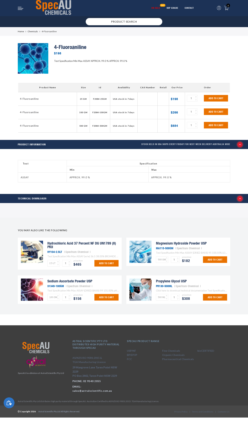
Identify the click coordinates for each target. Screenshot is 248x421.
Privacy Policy (181, 411)
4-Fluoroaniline (29, 98)
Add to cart (216, 98)
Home (21, 31)
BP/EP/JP (132, 354)
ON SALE (155, 8)
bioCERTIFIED (205, 350)
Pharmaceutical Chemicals (178, 359)
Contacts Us (223, 411)
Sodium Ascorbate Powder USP (69, 281)
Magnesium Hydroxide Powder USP (181, 243)
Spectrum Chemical (77, 252)
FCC (129, 359)
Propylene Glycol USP (171, 281)
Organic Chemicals (173, 354)
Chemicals (33, 31)
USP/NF (131, 350)
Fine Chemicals (171, 350)
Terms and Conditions (202, 411)
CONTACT (189, 8)
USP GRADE (172, 8)
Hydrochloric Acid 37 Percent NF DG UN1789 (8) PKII (81, 245)
